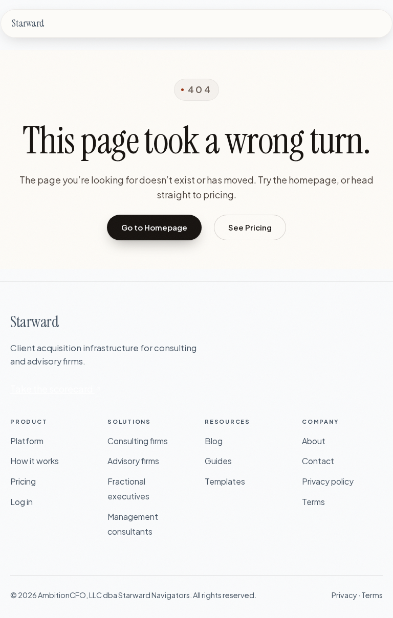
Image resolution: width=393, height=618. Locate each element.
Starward (28, 23)
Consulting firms (137, 441)
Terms (313, 501)
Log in (21, 501)
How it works (34, 460)
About (313, 441)
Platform (26, 441)
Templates (225, 481)
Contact (318, 460)
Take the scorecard (52, 389)
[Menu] (378, 23)
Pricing (23, 481)
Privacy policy (328, 481)
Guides (218, 460)
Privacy (344, 595)
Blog (214, 441)
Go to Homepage (154, 227)
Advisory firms (133, 460)
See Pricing (250, 227)
